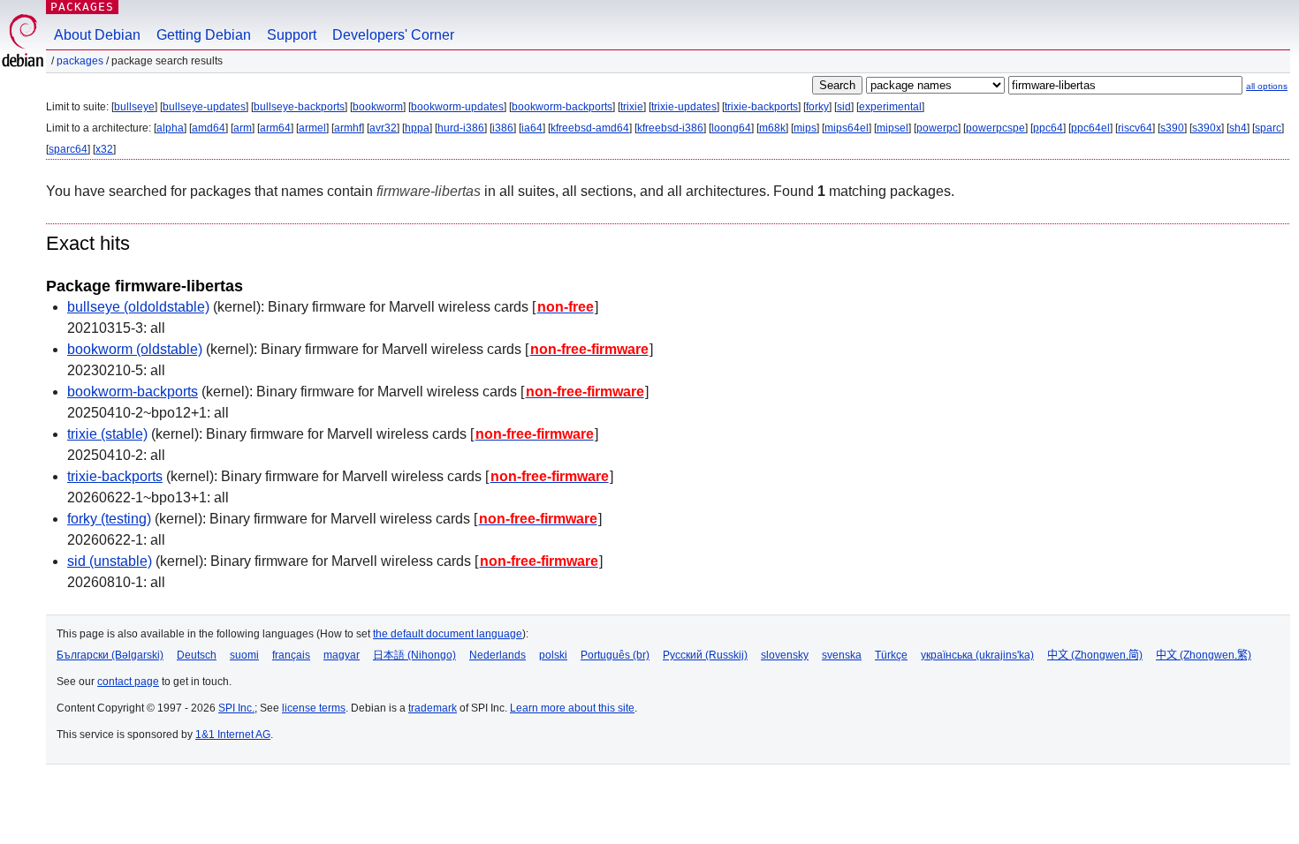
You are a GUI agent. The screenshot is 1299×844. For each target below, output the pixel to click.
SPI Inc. (236, 708)
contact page (128, 681)
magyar (341, 655)
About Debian (97, 34)
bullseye (134, 107)
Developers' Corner (393, 34)
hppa (417, 128)
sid (844, 107)
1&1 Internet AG (232, 734)
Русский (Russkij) (705, 655)
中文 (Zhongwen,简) (1095, 655)
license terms (314, 708)
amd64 (208, 128)
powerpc (937, 128)
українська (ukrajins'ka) (977, 655)
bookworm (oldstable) (134, 349)
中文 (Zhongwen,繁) (1203, 655)
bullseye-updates (204, 107)
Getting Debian (203, 34)
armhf (347, 128)
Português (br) (615, 655)
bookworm (378, 107)
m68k (772, 128)
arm (242, 128)
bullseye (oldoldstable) (138, 306)
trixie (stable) (107, 433)
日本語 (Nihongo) (414, 655)
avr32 (383, 128)
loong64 (731, 128)
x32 (104, 149)
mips (805, 128)
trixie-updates (684, 107)
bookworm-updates (457, 107)
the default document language (447, 634)
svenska (842, 655)
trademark (432, 708)
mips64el (846, 128)
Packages (82, 6)
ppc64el (1090, 128)
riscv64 (1135, 128)
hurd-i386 (460, 128)
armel (312, 128)
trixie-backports (761, 107)
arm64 (275, 128)
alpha (170, 128)
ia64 (532, 128)
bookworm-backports (562, 107)
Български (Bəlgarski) (110, 655)
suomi (244, 655)
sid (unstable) (109, 561)
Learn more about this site (572, 708)
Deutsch (196, 655)
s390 (1172, 128)
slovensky (785, 655)
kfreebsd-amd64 (590, 128)
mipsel (892, 128)
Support (291, 34)
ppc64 (1048, 128)
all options (1267, 86)
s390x (1206, 128)
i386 (502, 128)
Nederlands (497, 655)
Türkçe (891, 655)
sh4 (1238, 128)
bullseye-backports (299, 107)
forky (817, 107)
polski (553, 655)
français (291, 655)
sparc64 (68, 149)
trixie (631, 107)
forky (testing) (109, 518)
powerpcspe (995, 128)
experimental (890, 107)
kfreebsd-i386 (670, 128)
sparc (1268, 128)
